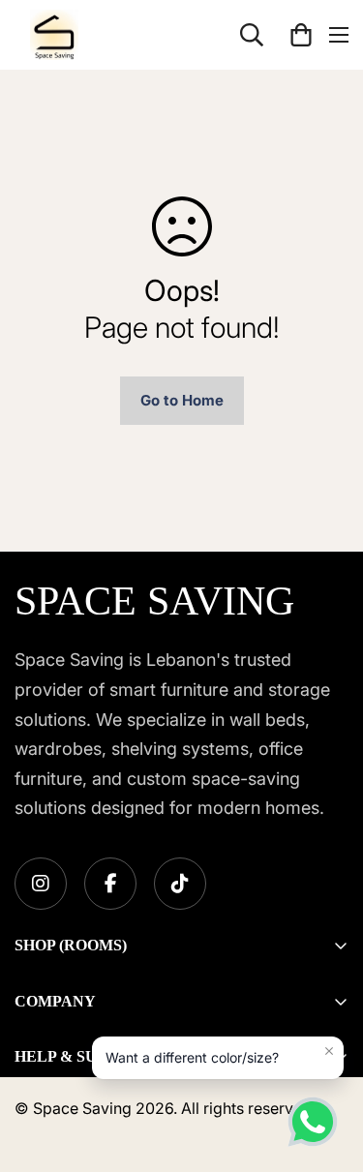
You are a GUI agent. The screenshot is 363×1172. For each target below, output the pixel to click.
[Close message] (329, 1051)
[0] (301, 35)
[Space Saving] (54, 35)
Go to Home (182, 400)
